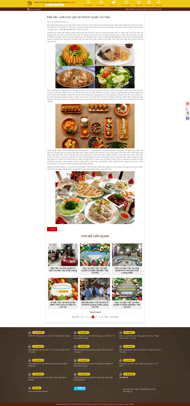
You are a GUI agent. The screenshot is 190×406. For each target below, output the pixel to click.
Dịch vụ (113, 5)
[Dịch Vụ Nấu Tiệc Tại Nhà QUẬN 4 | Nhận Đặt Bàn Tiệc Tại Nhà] (127, 289)
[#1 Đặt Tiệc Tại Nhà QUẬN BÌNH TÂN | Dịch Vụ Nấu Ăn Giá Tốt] (63, 289)
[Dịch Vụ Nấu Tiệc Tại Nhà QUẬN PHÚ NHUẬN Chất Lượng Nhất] (127, 254)
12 (102, 317)
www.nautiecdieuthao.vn (38, 391)
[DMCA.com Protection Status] (80, 388)
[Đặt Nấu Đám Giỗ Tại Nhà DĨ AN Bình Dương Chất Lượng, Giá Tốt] (95, 289)
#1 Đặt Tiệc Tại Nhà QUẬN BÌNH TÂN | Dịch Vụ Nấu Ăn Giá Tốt (63, 304)
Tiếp (106, 317)
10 (96, 317)
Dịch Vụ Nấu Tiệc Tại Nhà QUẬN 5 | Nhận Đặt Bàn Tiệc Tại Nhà (95, 270)
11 (99, 317)
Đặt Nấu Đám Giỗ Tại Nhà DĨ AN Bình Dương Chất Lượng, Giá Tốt (95, 304)
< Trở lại (52, 229)
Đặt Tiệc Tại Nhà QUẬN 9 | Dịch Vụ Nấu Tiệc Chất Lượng (63, 269)
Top (188, 396)
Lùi (82, 317)
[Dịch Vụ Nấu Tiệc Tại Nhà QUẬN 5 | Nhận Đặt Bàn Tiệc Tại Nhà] (95, 254)
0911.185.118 (50, 5)
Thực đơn (100, 5)
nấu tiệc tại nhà (66, 29)
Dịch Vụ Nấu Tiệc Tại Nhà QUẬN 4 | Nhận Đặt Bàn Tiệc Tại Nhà (127, 304)
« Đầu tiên (75, 317)
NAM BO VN (96, 404)
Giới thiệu (88, 5)
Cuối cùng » (114, 317)
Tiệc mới (138, 5)
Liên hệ (158, 5)
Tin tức (149, 5)
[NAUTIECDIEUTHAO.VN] (29, 3)
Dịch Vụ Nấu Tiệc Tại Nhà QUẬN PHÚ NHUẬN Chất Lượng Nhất (127, 270)
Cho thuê (126, 5)
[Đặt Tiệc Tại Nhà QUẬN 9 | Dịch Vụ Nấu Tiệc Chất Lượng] (63, 254)
